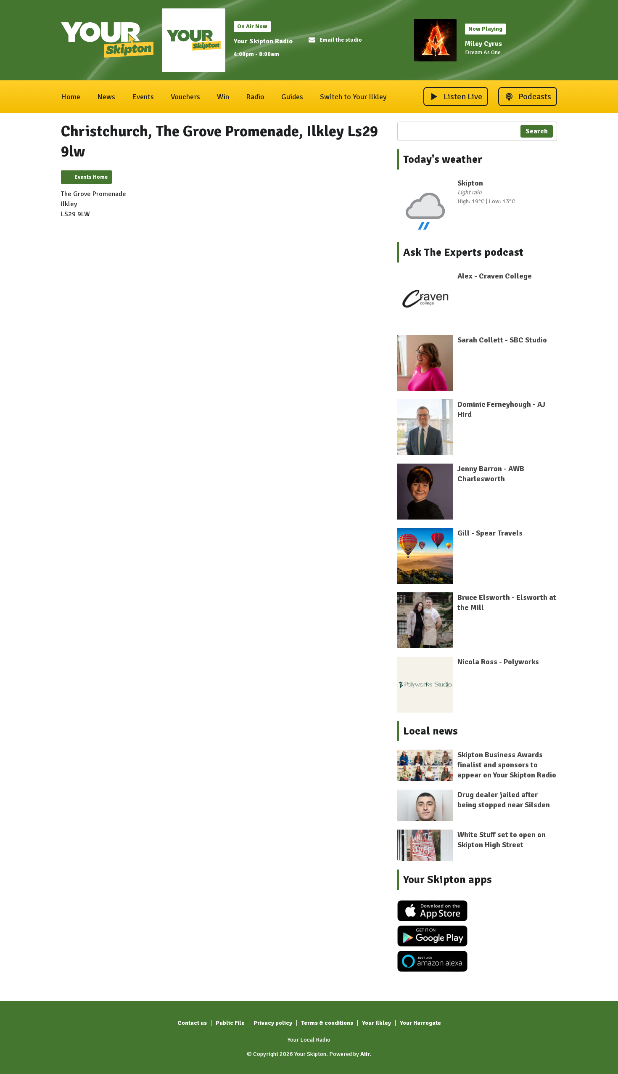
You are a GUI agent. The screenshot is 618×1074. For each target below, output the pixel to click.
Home (70, 96)
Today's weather (442, 159)
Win (223, 96)
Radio (255, 96)
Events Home (91, 177)
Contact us (192, 1022)
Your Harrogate (420, 1022)
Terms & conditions (327, 1022)
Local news (430, 731)
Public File (230, 1022)
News (106, 96)
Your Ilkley (376, 1022)
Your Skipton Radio (263, 41)
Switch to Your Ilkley (353, 96)
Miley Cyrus (483, 44)
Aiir (365, 1054)
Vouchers (185, 96)
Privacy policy (273, 1022)
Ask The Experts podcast (463, 252)
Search (537, 131)
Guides (292, 96)
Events (143, 96)
